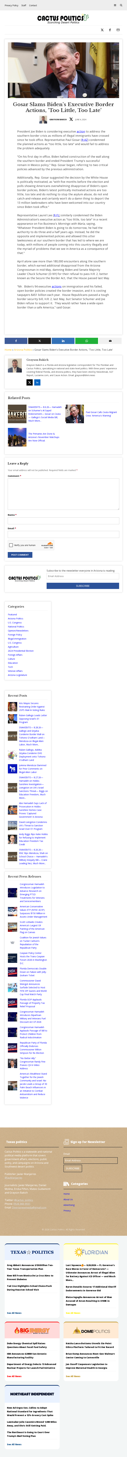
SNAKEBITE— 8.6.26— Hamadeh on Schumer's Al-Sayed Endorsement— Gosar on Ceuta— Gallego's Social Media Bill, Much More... (45, 414)
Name (12, 514)
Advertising (69, 1204)
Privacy (67, 1210)
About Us (68, 1199)
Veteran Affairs (15, 670)
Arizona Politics (23, 349)
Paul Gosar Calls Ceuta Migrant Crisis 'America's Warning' (101, 414)
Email (12, 528)
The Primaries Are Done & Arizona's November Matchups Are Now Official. (43, 437)
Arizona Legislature (17, 674)
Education (13, 662)
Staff (23, 5)
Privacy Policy (11, 5)
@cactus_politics (23, 1200)
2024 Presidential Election (21, 650)
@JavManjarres (13, 1177)
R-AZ (85, 140)
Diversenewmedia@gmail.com (29, 1207)
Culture (11, 658)
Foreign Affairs (15, 654)
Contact (33, 5)
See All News (14, 1312)
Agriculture (13, 646)
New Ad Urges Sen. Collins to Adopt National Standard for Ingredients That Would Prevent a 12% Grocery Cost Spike (30, 1411)
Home (8, 349)
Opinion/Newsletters (18, 630)
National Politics (16, 626)
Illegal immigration (17, 638)
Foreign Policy (15, 634)
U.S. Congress (15, 622)
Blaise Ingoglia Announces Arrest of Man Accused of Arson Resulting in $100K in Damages (89, 1301)
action (81, 131)
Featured (12, 614)
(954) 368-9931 (21, 1204)
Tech (10, 666)
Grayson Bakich (58, 119)
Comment (14, 475)
